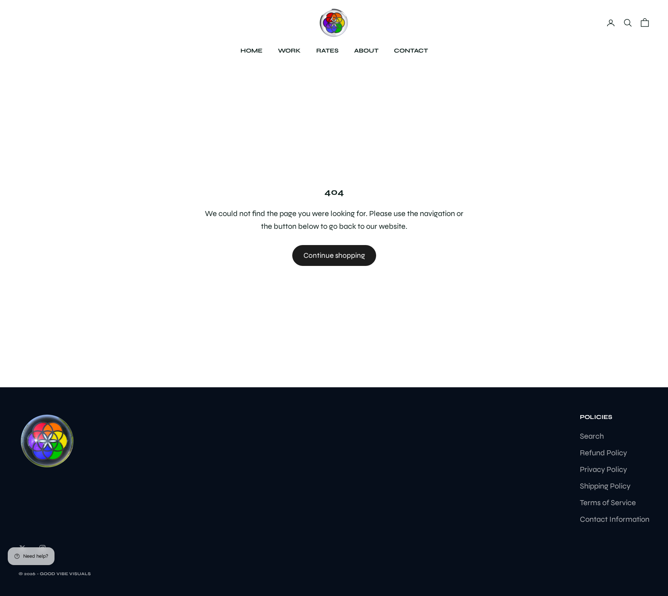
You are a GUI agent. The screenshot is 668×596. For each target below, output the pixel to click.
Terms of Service (608, 502)
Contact (411, 50)
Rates (327, 50)
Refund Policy (603, 453)
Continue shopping (334, 255)
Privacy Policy (603, 469)
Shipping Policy (605, 486)
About (366, 50)
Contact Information (614, 519)
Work (289, 50)
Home (251, 50)
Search (592, 436)
